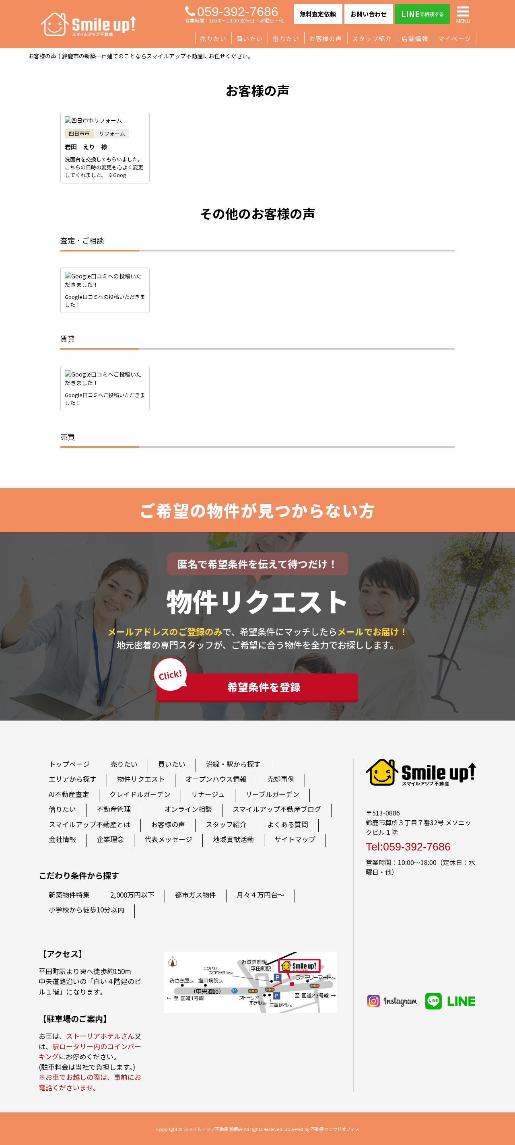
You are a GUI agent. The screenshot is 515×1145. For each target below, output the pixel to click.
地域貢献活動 (233, 839)
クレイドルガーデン (140, 794)
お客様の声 (325, 38)
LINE (422, 14)
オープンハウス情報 (216, 779)
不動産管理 (114, 809)
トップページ (69, 764)
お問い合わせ (368, 14)
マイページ (455, 38)
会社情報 (62, 839)
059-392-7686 (237, 11)
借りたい (286, 38)
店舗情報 (415, 38)
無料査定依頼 (318, 14)
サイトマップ (294, 839)
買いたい (250, 38)
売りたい (213, 38)
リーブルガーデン (272, 794)
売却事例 (281, 779)
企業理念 (110, 839)
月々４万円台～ (260, 895)
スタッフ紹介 (372, 38)
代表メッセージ (168, 839)
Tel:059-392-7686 (408, 847)
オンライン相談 (188, 809)
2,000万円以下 (132, 895)
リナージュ (208, 794)
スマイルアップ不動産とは (89, 824)
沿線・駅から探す (233, 764)
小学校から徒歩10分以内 (86, 909)
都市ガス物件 (195, 895)
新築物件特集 (69, 895)
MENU (463, 20)
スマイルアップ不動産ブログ (277, 809)
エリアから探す (73, 779)
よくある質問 (287, 824)
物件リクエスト (141, 779)
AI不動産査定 (69, 794)
